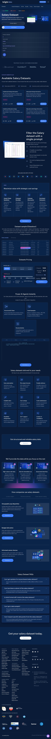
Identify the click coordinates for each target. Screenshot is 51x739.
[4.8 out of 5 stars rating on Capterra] (21, 10)
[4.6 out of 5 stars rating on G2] (13, 10)
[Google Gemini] (38, 659)
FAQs (42, 6)
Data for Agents (37, 6)
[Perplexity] (35, 659)
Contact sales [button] (42, 1)
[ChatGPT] (33, 659)
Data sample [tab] (5, 237)
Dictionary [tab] (13, 237)
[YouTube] (35, 652)
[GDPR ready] (11, 728)
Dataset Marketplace (16, 6)
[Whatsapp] (33, 667)
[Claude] (40, 659)
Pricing (31, 6)
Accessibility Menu (5, 735)
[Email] (35, 667)
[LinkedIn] (33, 652)
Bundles (26, 6)
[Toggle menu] (48, 2)
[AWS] (4, 708)
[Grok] (42, 659)
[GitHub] (38, 652)
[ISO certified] (4, 728)
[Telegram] (38, 667)
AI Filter (22, 6)
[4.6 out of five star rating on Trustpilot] (5, 10)
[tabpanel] (25, 248)
